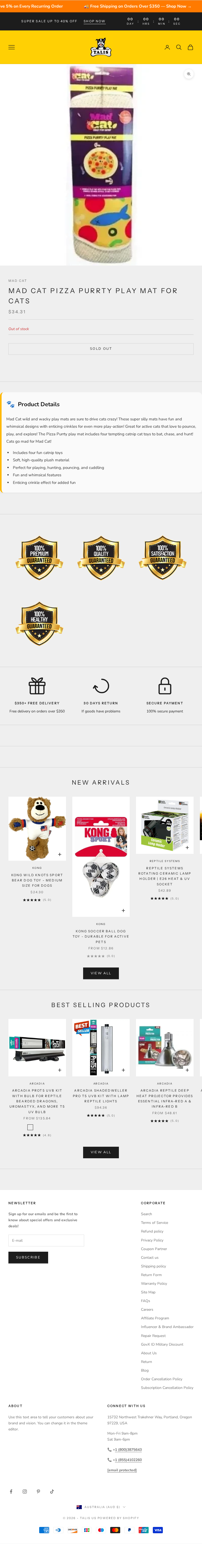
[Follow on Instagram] (24, 1491)
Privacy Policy (152, 1240)
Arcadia (37, 1083)
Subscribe (28, 1257)
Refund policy (152, 1231)
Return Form (151, 1274)
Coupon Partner (154, 1248)
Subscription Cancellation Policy (167, 1387)
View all (101, 973)
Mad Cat (17, 281)
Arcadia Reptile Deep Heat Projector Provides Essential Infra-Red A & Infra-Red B (165, 1098)
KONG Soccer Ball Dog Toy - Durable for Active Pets (101, 936)
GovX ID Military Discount (162, 1344)
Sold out (101, 348)
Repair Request (153, 1335)
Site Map (148, 1292)
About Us (149, 1353)
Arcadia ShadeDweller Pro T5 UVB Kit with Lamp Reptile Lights (101, 1095)
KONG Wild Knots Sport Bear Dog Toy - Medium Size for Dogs (37, 880)
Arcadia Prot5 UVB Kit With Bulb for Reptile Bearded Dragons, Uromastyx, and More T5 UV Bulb (37, 1101)
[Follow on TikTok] (52, 1491)
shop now (94, 21)
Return (146, 1361)
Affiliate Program (155, 1318)
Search (146, 1214)
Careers (147, 1309)
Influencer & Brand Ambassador (167, 1326)
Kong (37, 868)
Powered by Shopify (118, 1518)
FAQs (145, 1300)
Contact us (150, 1257)
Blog (145, 1370)
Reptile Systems (165, 861)
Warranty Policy (154, 1283)
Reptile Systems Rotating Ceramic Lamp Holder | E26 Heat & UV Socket (164, 876)
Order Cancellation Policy (161, 1379)
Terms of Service (154, 1222)
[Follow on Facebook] (11, 1491)
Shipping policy (153, 1266)
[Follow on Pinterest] (38, 1491)
